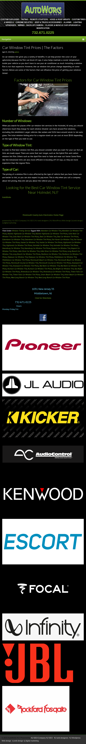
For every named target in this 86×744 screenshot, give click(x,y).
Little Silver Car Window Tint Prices (53, 251)
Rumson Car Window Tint (17, 269)
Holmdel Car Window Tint (43, 245)
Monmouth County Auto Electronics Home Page (43, 215)
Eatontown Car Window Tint (13, 239)
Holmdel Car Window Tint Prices (65, 245)
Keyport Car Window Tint (60, 248)
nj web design (77, 220)
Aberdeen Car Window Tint (51, 231)
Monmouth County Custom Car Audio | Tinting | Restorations (43, 10)
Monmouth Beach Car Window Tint (43, 260)
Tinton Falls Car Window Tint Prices (26, 274)
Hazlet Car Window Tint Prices (50, 242)
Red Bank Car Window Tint (49, 266)
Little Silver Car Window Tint (28, 251)
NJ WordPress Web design (60, 220)
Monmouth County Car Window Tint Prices (55, 263)
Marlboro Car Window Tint (51, 254)
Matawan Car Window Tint (17, 257)
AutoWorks (6, 197)
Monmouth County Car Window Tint (24, 263)
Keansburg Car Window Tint (13, 248)
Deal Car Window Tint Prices (67, 236)
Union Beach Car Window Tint (52, 274)
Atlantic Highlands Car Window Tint (21, 233)
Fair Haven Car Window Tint (62, 239)
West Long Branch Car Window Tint (24, 277)
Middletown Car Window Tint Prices (15, 260)
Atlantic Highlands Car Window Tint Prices (51, 233)
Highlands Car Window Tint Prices (19, 245)
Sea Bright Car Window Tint (63, 269)
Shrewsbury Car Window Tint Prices (56, 271)
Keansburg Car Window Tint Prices (37, 248)
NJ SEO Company (19, 220)
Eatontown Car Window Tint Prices (38, 239)
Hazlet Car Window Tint (29, 242)
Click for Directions (43, 298)
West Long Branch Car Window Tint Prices (54, 277)
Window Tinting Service (21, 231)
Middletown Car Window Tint (65, 257)
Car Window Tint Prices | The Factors (32, 47)
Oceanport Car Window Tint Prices (26, 266)
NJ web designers (42, 220)
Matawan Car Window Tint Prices (40, 257)
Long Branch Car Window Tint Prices (26, 254)
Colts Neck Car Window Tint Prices (26, 236)
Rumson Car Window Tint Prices (40, 269)
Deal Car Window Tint (48, 236)
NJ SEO (30, 220)
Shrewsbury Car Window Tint (31, 271)
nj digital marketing (9, 223)
